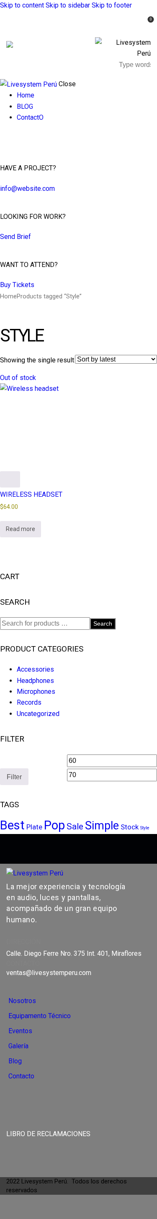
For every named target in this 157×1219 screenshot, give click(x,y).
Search (102, 623)
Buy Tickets (17, 285)
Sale (75, 826)
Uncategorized (38, 714)
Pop (54, 825)
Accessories (35, 669)
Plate (34, 827)
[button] (129, 25)
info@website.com (27, 188)
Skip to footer (112, 5)
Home (8, 296)
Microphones (36, 691)
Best (12, 825)
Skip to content (22, 5)
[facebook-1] (4, 140)
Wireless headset (31, 494)
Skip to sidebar (68, 5)
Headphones (35, 681)
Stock (130, 827)
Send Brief (15, 237)
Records (29, 702)
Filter (14, 776)
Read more (20, 529)
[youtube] (23, 140)
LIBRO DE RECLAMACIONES (48, 1134)
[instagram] (13, 140)
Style (144, 828)
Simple (102, 825)
